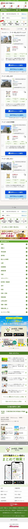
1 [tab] (9, 348)
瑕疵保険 (3, 297)
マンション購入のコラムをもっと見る (13, 396)
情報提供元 (14, 510)
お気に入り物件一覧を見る (11, 227)
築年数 (3, 255)
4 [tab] (13, 348)
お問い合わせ (17, 515)
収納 (2, 274)
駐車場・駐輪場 (5, 282)
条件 (2, 285)
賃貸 (2, 488)
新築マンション (4, 491)
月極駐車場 (17, 488)
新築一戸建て (4, 494)
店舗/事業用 (3, 500)
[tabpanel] (14, 343)
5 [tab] (14, 348)
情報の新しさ (4, 308)
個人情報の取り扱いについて (8, 512)
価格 (2, 244)
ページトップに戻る (14, 443)
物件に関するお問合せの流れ (5, 510)
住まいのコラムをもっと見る (14, 401)
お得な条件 (4, 301)
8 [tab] (18, 348)
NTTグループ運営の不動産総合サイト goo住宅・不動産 (9, 0)
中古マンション (18, 491)
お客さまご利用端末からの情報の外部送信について (18, 507)
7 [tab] (17, 348)
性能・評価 (4, 293)
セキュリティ (4, 278)
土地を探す (3, 497)
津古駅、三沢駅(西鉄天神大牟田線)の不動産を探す (13, 412)
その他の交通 (15, 38)
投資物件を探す (18, 497)
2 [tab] (10, 348)
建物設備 (3, 270)
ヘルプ (13, 515)
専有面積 (3, 251)
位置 (2, 263)
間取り (3, 248)
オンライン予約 (5, 312)
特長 (2, 289)
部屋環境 (3, 267)
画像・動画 (4, 304)
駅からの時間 (4, 259)
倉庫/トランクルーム (19, 500)
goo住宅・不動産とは (4, 507)
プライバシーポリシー (7, 515)
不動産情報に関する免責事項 (22, 510)
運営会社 (22, 515)
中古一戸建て (18, 494)
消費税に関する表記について (19, 512)
